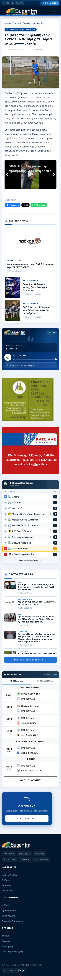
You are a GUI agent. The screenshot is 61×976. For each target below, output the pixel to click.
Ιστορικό (6, 941)
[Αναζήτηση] (17, 3)
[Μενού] (54, 11)
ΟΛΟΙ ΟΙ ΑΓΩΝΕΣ (30, 780)
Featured (17, 23)
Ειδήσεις (6, 880)
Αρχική (8, 23)
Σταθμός (6, 935)
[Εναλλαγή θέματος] (21, 3)
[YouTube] (12, 3)
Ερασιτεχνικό (8, 915)
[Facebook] (4, 3)
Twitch (25, 859)
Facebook (14, 205)
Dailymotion (41, 859)
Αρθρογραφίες (9, 910)
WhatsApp (40, 205)
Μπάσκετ (6, 885)
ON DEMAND (50, 3)
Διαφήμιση (7, 946)
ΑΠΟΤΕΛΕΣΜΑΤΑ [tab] (45, 681)
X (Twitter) (10, 859)
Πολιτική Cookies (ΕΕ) (12, 951)
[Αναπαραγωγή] (7, 357)
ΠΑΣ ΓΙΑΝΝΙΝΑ (9, 874)
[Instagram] (8, 3)
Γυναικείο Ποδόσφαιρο (13, 921)
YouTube (39, 854)
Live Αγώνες (7, 890)
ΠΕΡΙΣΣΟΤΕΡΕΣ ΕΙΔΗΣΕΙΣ (28, 660)
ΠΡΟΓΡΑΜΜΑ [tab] (16, 681)
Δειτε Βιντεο (25, 818)
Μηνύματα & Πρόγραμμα (22, 365)
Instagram (24, 854)
